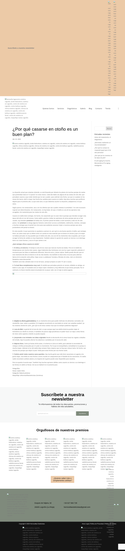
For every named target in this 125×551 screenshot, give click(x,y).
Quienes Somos (48, 108)
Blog (90, 108)
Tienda (107, 108)
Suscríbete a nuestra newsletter (21, 48)
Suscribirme (82, 413)
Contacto (98, 108)
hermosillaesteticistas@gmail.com (77, 507)
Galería (82, 108)
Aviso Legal (85, 524)
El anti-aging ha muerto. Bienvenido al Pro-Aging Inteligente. (102, 163)
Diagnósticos (72, 108)
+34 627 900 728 (70, 503)
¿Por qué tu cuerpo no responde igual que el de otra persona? (103, 150)
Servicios (60, 108)
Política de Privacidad (97, 524)
